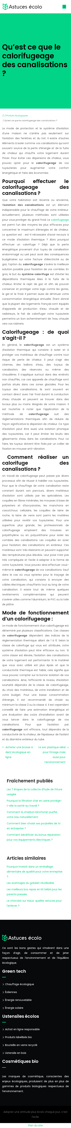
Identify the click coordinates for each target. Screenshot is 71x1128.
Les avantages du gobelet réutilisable (30, 883)
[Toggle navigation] (64, 6)
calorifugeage (60, 220)
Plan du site (35, 1125)
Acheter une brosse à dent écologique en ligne (19, 752)
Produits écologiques (17, 115)
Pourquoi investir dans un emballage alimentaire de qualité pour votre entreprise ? (34, 871)
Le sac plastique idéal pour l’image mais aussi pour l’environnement (52, 754)
